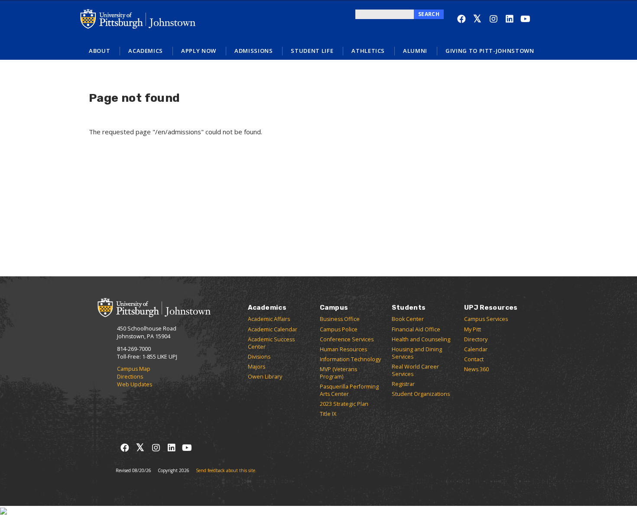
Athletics (368, 51)
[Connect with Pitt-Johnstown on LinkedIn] (509, 18)
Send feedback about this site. (226, 470)
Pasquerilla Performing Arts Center (349, 390)
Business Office (340, 319)
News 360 (476, 369)
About (99, 51)
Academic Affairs (269, 319)
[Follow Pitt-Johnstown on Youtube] (525, 18)
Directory (476, 339)
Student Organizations (421, 394)
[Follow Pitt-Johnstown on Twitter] (477, 18)
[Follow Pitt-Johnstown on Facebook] (461, 18)
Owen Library (265, 376)
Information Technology (350, 359)
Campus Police (339, 329)
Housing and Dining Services (417, 353)
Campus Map (133, 368)
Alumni (415, 51)
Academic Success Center (271, 343)
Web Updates (134, 384)
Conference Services (347, 339)
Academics (145, 51)
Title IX (328, 414)
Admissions (253, 51)
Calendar (476, 349)
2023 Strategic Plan (344, 404)
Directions (130, 376)
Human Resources (343, 349)
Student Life (312, 51)
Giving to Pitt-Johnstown (489, 51)
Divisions (259, 356)
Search (428, 14)
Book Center (408, 319)
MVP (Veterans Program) (338, 373)
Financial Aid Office (416, 329)
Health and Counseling (421, 339)
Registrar (403, 384)
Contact (474, 359)
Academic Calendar (272, 329)
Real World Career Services (415, 370)
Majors (256, 366)
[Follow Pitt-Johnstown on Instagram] (493, 18)
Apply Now (198, 51)
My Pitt (472, 329)
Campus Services (486, 319)
